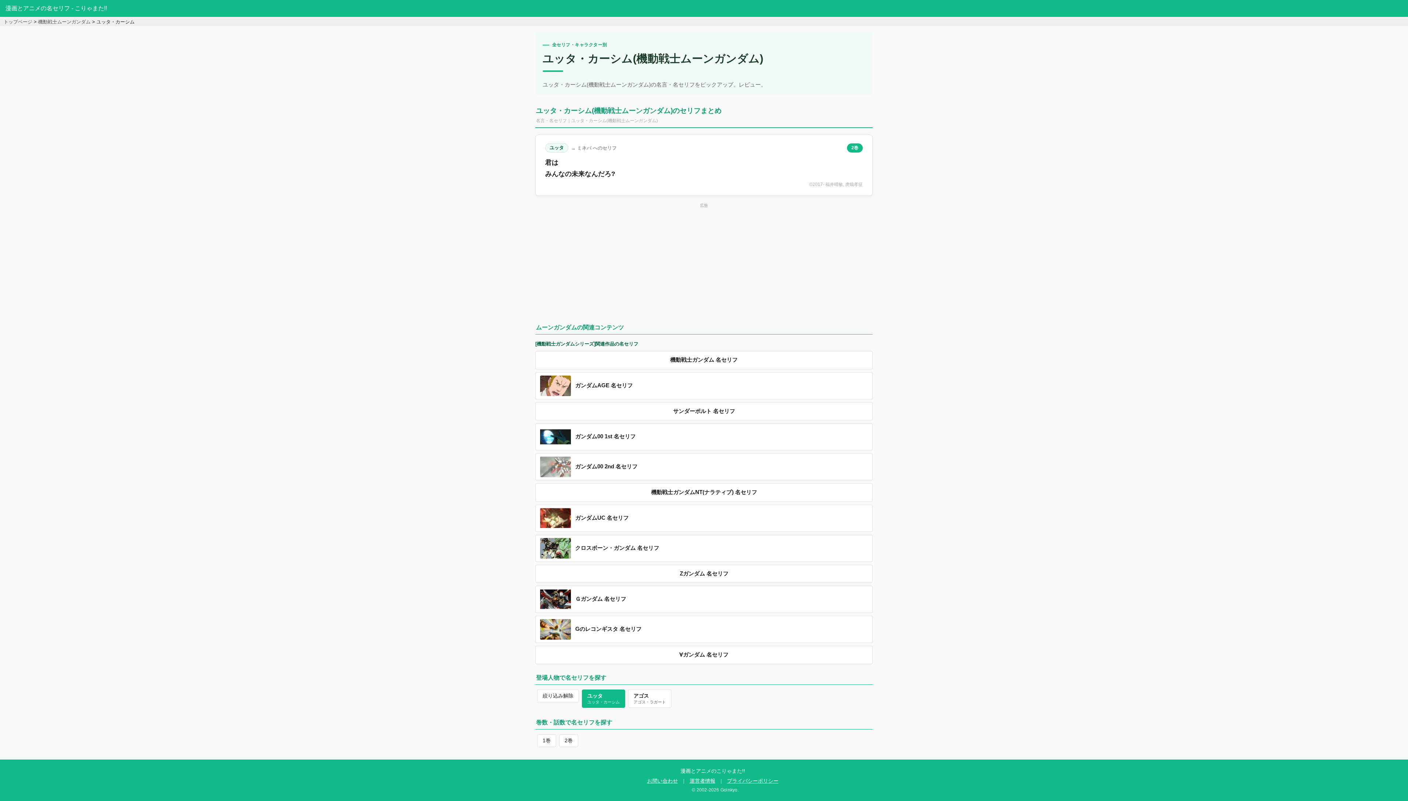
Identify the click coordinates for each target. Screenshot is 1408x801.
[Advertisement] (704, 261)
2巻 (854, 147)
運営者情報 (702, 781)
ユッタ (557, 147)
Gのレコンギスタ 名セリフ (608, 629)
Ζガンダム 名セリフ (704, 574)
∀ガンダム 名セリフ (704, 655)
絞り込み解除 (558, 696)
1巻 (547, 740)
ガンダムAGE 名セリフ (604, 385)
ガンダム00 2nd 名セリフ (606, 466)
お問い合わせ (662, 781)
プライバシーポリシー (752, 781)
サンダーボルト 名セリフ (704, 411)
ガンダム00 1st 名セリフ (605, 436)
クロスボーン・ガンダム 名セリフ (617, 548)
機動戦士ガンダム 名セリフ (704, 360)
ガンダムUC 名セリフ (602, 518)
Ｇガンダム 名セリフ (600, 599)
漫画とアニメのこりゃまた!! (713, 771)
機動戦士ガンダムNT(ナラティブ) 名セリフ (704, 492)
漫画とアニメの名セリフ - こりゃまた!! (56, 8)
